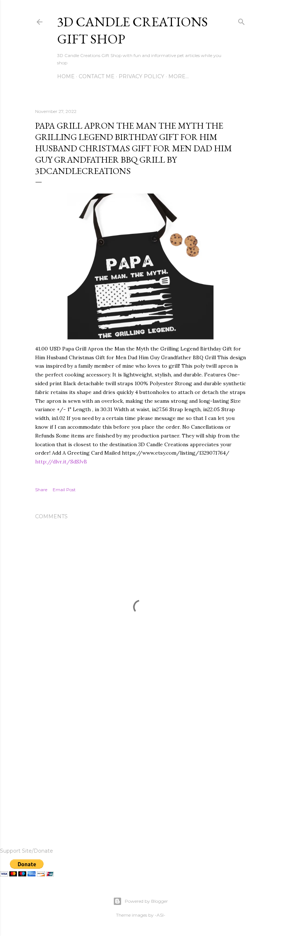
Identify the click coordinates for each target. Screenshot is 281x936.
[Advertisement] (140, 760)
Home (66, 76)
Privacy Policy (141, 76)
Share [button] (41, 489)
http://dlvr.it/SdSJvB (61, 461)
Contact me (97, 76)
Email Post (64, 489)
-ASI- (160, 915)
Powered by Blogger (146, 901)
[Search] (241, 20)
